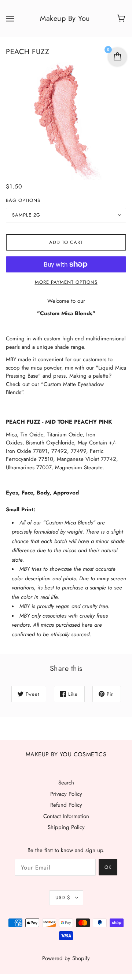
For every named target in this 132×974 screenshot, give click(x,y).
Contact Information (66, 816)
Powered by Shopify (66, 958)
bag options (23, 200)
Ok (107, 867)
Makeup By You (65, 18)
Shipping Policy (66, 827)
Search (66, 783)
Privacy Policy (66, 794)
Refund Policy (66, 805)
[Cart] (122, 18)
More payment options (66, 282)
